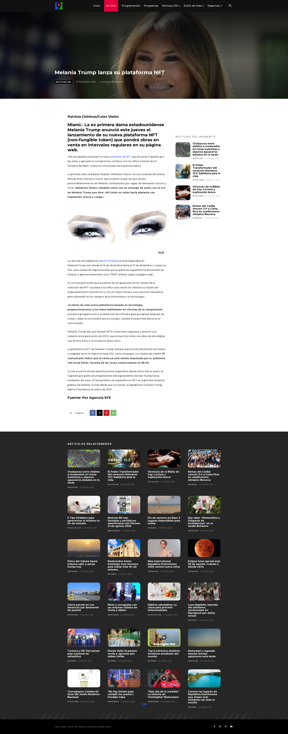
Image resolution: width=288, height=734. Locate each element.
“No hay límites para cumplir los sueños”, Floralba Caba (121, 694)
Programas (113, 615)
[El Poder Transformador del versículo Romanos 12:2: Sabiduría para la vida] (183, 171)
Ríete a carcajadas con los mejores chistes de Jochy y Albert (122, 607)
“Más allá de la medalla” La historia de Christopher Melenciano (163, 694)
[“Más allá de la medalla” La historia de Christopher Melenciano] (164, 678)
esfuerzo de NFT (121, 156)
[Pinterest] (107, 413)
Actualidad (198, 180)
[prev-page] (177, 225)
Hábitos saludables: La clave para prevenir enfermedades (162, 607)
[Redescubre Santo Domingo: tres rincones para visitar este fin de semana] (124, 548)
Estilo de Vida (74, 528)
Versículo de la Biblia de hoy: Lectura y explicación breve (206, 189)
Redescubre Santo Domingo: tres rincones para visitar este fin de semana (123, 565)
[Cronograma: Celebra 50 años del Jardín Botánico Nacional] (84, 678)
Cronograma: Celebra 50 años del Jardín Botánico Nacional (84, 694)
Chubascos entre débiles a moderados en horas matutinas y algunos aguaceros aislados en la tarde (206, 149)
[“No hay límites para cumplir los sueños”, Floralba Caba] (124, 678)
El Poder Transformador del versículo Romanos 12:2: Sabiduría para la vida (206, 171)
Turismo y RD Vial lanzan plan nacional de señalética (84, 653)
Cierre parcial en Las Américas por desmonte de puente (83, 607)
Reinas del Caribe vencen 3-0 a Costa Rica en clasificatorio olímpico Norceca (206, 210)
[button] (229, 6)
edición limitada (109, 260)
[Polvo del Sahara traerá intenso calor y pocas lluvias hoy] (84, 548)
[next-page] (182, 225)
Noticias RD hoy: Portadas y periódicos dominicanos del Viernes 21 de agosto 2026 (124, 521)
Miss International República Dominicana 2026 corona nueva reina (164, 564)
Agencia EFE (100, 398)
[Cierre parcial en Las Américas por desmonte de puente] (84, 592)
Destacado (198, 158)
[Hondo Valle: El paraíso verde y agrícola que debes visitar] (124, 638)
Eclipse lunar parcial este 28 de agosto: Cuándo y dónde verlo (204, 564)
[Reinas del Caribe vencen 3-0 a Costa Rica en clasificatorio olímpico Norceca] (183, 212)
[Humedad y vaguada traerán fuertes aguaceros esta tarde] (204, 638)
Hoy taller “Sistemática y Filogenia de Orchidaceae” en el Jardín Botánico (204, 521)
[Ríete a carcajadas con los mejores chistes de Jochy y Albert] (124, 592)
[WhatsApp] (113, 413)
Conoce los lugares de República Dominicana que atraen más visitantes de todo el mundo (202, 697)
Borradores (114, 531)
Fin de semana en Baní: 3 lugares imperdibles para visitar (164, 520)
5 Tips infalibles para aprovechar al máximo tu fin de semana (84, 520)
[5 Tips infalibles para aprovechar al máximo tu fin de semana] (84, 505)
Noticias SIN (63, 82)
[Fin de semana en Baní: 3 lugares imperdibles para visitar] (164, 505)
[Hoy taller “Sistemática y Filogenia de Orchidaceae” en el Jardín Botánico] (204, 505)
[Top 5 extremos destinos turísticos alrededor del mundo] (164, 638)
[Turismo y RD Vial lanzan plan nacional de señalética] (84, 638)
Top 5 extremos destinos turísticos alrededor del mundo (164, 653)
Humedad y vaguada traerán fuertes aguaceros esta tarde (202, 653)
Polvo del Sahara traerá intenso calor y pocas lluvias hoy (82, 564)
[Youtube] (231, 727)
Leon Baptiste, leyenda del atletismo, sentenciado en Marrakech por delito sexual (203, 610)
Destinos (152, 528)
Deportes (197, 218)
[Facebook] (93, 413)
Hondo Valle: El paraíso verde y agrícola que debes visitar (122, 653)
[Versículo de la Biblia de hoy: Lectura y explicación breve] (183, 192)
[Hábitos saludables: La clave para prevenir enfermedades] (164, 592)
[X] (100, 413)
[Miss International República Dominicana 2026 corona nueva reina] (164, 548)
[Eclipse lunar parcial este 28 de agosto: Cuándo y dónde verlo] (204, 548)
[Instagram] (220, 727)
